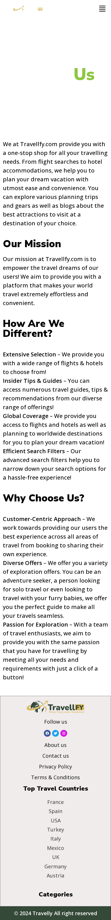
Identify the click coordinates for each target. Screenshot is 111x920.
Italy (55, 838)
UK (55, 857)
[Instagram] (63, 733)
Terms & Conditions (55, 777)
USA (56, 820)
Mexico (55, 848)
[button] (102, 9)
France (55, 802)
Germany (55, 866)
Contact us (55, 755)
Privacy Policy (55, 766)
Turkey (55, 829)
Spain (55, 811)
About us (55, 745)
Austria (55, 875)
